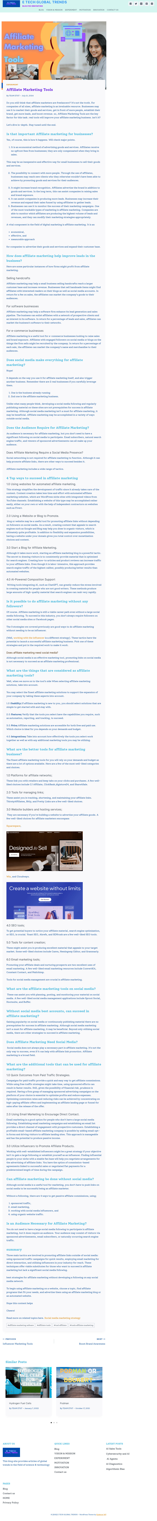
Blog (41, 10)
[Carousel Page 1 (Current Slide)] (51, 1422)
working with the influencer (29, 637)
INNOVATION (98, 10)
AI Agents (112, 1458)
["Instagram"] (141, 3)
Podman (64, 1403)
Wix (8, 876)
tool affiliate (60, 1325)
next (100, 1394)
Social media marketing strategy (62, 1318)
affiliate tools (44, 1325)
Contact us (112, 10)
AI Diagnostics (114, 1463)
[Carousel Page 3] (56, 1422)
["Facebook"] (130, 3)
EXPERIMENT (71, 10)
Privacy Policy (11, 1502)
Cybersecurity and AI (118, 1453)
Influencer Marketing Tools (18, 1341)
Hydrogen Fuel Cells (20, 1403)
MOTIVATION (85, 10)
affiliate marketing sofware (21, 1325)
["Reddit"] (152, 3)
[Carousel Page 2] (54, 1422)
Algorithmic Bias (115, 1469)
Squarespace (13, 825)
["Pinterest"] (146, 3)
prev (7, 1394)
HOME (6, 1498)
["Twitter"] (136, 3)
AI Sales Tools (113, 1448)
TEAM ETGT (14, 96)
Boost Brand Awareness (92, 1341)
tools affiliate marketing (81, 1325)
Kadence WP (101, 1515)
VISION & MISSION (54, 10)
